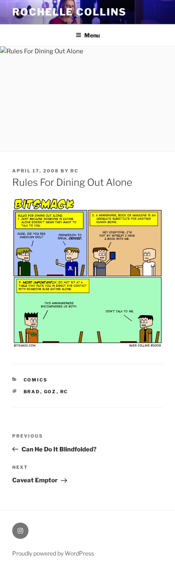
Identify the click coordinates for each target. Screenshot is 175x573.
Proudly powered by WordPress (53, 553)
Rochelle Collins (69, 12)
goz (50, 391)
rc (74, 171)
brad (32, 391)
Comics (36, 380)
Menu (92, 35)
